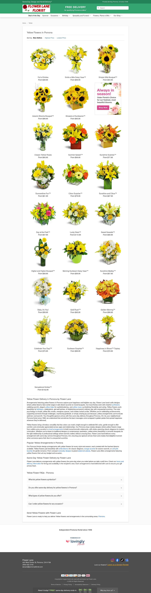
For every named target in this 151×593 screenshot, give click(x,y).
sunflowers (116, 405)
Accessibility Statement (82, 584)
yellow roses (77, 407)
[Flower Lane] (38, 9)
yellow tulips (49, 407)
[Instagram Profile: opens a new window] (112, 560)
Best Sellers (37, 38)
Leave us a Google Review (118, 564)
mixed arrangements (55, 429)
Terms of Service (56, 584)
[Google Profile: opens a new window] (127, 560)
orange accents (89, 448)
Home (24, 23)
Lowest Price (61, 38)
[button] (145, 583)
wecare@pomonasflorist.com (32, 567)
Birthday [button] (65, 15)
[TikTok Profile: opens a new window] (122, 560)
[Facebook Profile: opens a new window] (117, 560)
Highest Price (49, 38)
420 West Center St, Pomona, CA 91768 (36, 562)
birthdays (40, 409)
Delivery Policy (95, 584)
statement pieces (84, 451)
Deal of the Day (34, 15)
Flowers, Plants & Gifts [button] (101, 15)
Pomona (101, 516)
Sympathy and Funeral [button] (81, 15)
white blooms (63, 448)
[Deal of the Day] (108, 99)
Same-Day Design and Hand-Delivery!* (37, 1)
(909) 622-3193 (27, 564)
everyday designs (64, 451)
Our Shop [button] (117, 15)
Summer (45, 15)
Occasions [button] (54, 15)
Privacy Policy (68, 584)
